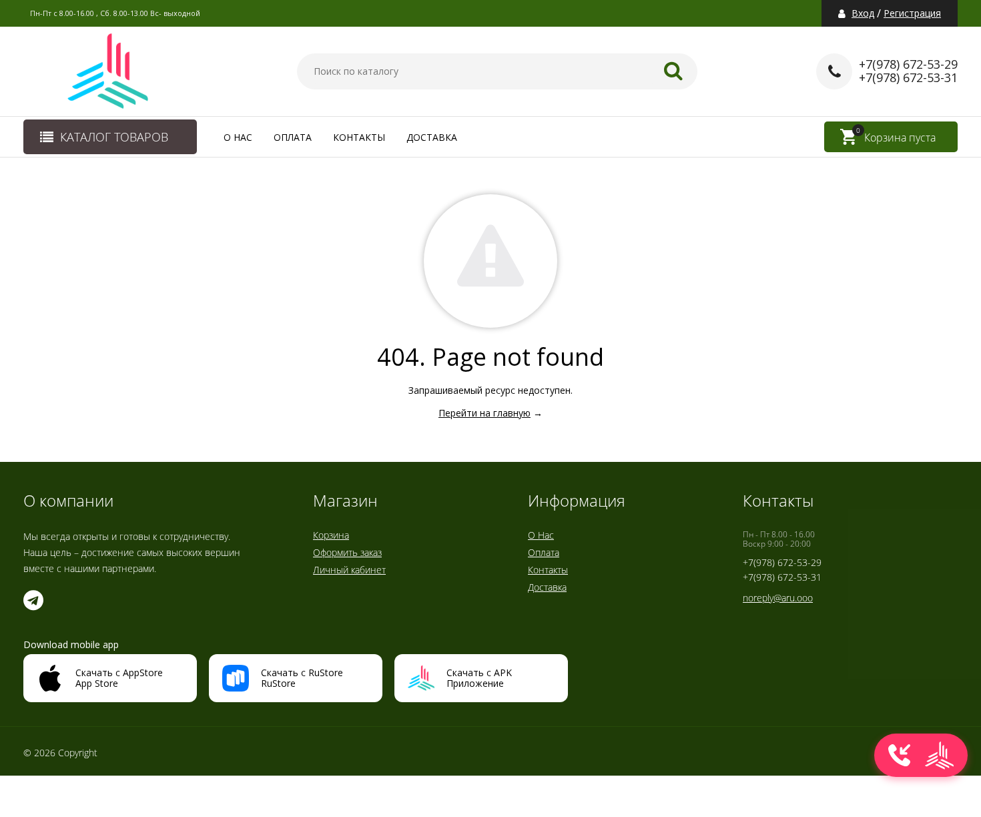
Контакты (359, 137)
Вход (863, 13)
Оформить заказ (347, 552)
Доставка (431, 137)
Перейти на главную (484, 412)
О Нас (238, 137)
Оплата (293, 137)
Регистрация (912, 13)
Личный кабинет (349, 569)
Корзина (331, 535)
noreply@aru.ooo (778, 597)
